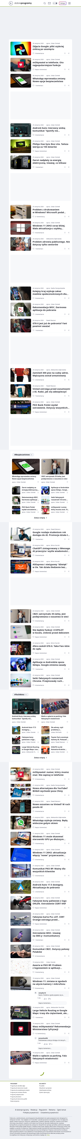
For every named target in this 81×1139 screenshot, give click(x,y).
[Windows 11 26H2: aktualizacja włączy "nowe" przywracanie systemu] (20, 855)
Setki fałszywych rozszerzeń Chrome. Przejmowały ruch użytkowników (59, 498)
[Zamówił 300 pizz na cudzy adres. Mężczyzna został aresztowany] (20, 375)
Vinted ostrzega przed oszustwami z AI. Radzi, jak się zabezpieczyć (51, 390)
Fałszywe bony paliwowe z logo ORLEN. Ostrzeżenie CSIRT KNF (29, 738)
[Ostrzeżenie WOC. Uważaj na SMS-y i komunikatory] (20, 935)
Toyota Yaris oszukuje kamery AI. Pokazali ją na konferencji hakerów (60, 738)
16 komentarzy (40, 779)
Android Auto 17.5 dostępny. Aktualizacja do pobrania (29, 728)
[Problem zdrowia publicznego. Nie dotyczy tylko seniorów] (20, 244)
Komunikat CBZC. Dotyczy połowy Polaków (51, 950)
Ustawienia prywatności (49, 1112)
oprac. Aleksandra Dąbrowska (56, 370)
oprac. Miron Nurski (53, 545)
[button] (69, 3)
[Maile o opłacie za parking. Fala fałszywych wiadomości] (55, 706)
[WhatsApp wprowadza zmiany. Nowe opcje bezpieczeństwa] (20, 81)
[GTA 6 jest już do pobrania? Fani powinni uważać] (20, 325)
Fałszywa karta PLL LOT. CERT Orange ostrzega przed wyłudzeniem (48, 919)
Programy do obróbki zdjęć (17, 1086)
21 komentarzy (40, 217)
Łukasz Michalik (56, 732)
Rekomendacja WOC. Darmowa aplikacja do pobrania (49, 308)
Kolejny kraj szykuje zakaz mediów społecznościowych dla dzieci (50, 294)
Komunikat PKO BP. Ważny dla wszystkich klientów (49, 870)
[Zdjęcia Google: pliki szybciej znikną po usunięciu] (20, 48)
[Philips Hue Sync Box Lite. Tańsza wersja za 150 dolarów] (20, 146)
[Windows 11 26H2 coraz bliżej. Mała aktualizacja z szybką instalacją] (20, 228)
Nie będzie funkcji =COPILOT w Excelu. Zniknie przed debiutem (51, 631)
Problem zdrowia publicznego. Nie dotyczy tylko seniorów (51, 243)
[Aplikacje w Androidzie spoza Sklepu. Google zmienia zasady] (45, 490)
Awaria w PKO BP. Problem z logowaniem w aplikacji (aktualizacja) (47, 968)
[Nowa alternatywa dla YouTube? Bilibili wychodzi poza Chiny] (20, 790)
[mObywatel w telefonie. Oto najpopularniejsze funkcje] (20, 64)
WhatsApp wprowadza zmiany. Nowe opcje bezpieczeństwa (49, 80)
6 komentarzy (39, 621)
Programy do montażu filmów (18, 1092)
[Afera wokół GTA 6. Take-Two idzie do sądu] (20, 648)
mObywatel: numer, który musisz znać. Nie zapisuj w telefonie (60, 508)
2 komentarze (39, 314)
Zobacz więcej (39, 518)
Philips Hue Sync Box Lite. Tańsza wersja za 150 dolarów (50, 145)
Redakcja (34, 1110)
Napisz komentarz (41, 69)
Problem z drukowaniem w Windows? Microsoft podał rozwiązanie (48, 212)
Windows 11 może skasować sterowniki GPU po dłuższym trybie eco (48, 839)
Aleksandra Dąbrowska (53, 239)
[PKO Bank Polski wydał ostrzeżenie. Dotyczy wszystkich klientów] (20, 407)
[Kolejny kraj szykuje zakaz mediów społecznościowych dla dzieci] (20, 293)
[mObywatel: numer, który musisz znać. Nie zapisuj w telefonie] (45, 510)
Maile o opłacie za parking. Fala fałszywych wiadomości (53, 717)
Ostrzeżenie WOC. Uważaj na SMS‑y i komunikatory (46, 934)
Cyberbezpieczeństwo (45, 1090)
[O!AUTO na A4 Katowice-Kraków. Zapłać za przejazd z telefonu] (45, 750)
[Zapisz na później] (65, 53)
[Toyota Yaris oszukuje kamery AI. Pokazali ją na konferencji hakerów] (45, 740)
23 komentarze (40, 956)
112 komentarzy (40, 1033)
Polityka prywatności (31, 1112)
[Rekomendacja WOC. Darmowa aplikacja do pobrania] (20, 309)
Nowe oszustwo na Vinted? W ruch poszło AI (51, 805)
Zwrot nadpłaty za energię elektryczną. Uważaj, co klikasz (49, 161)
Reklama (52, 1110)
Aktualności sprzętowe (45, 1088)
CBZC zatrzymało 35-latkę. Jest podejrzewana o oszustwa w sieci (54, 477)
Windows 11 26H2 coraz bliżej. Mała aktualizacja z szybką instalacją (49, 228)
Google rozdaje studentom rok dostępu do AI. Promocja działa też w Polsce (51, 535)
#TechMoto (19, 694)
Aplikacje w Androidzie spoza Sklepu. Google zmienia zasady (60, 488)
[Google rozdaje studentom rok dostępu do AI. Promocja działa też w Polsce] (20, 534)
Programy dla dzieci (15, 1097)
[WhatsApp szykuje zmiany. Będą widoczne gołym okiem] (20, 822)
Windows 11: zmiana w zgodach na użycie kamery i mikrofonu (50, 982)
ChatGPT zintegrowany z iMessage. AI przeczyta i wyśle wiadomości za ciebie (52, 551)
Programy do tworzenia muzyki (18, 1088)
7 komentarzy (39, 396)
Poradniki (41, 1086)
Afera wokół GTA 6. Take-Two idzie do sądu (51, 647)
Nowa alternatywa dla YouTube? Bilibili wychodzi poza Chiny (50, 789)
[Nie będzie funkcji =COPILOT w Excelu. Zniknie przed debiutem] (20, 632)
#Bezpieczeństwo (22, 454)
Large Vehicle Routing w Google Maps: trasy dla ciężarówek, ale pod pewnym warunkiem (30, 748)
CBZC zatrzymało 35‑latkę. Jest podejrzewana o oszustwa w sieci (51, 615)
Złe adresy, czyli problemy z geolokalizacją (57, 728)
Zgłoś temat (61, 1110)
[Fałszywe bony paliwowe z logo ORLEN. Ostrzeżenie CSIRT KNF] (16, 740)
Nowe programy (14, 1101)
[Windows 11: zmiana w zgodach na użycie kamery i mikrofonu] (20, 983)
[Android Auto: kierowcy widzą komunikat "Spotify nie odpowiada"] (20, 130)
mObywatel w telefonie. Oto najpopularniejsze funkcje (48, 64)
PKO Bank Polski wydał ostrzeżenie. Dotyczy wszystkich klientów (50, 407)
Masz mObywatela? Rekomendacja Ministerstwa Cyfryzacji (52, 1028)
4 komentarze (39, 233)
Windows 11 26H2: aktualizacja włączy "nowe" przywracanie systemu (49, 855)
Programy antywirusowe (17, 1094)
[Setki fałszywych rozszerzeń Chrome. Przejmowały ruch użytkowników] (45, 500)
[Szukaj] (44, 3)
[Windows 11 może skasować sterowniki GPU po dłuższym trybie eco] (20, 839)
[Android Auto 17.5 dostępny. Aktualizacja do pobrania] (16, 730)
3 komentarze (39, 53)
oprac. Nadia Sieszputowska (55, 288)
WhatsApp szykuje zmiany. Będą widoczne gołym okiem (50, 822)
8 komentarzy (39, 988)
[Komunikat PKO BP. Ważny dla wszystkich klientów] (20, 871)
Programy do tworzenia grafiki (18, 1099)
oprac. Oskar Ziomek (53, 43)
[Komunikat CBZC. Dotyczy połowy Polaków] (20, 951)
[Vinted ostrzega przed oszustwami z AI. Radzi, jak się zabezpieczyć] (20, 391)
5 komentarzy (39, 843)
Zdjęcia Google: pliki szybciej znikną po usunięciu (48, 48)
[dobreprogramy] (24, 3)
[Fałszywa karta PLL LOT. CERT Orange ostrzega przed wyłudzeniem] (20, 919)
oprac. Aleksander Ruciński (55, 1007)
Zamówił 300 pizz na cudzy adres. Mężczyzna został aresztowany (51, 374)
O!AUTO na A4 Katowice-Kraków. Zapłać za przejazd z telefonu (59, 748)
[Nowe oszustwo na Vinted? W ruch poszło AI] (20, 806)
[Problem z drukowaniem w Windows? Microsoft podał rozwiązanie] (20, 212)
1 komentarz (39, 85)
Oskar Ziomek (50, 962)
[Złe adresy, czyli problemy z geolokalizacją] (45, 730)
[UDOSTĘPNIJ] (69, 53)
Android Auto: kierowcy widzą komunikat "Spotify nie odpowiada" (49, 130)
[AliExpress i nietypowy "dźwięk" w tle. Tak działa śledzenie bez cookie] (20, 566)
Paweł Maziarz (51, 320)
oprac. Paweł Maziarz (53, 529)
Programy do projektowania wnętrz (20, 1090)
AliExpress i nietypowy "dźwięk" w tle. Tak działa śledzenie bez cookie (50, 567)
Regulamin (43, 1110)
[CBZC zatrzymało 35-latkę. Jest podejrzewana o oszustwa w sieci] (55, 466)
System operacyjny (44, 1092)
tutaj (48, 1135)
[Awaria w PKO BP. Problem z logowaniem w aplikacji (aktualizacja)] (20, 967)
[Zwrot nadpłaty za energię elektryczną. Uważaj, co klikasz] (20, 162)
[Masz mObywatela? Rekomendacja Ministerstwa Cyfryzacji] (20, 1029)
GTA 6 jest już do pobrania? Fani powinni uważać (50, 325)
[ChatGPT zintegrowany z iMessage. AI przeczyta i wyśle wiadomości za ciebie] (20, 550)
